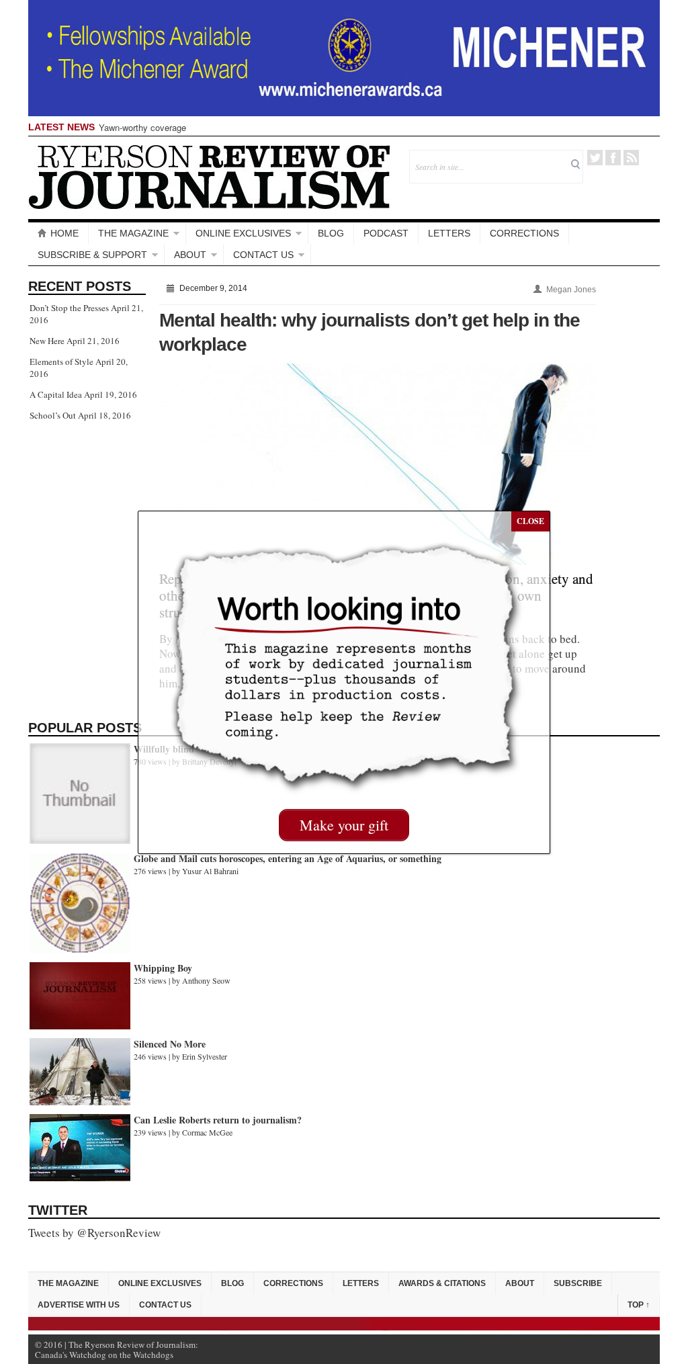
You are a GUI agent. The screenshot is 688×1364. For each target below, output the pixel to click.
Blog (331, 233)
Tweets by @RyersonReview (94, 1232)
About (190, 254)
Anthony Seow (206, 980)
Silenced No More (170, 1044)
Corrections (524, 233)
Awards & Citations (442, 1283)
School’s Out (53, 415)
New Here (47, 341)
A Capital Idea (56, 394)
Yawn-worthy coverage (142, 127)
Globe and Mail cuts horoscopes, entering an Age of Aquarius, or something (287, 858)
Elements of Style (61, 361)
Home (64, 233)
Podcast (385, 233)
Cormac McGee (207, 1132)
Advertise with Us (79, 1305)
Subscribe (578, 1283)
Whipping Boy (163, 968)
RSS (631, 157)
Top (639, 1305)
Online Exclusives (243, 233)
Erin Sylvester (204, 1056)
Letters (449, 233)
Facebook (613, 157)
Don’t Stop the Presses (69, 308)
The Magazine (133, 233)
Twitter (595, 157)
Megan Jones (571, 289)
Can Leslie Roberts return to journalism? (218, 1120)
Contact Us (263, 254)
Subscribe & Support (92, 254)
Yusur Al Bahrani (210, 870)
